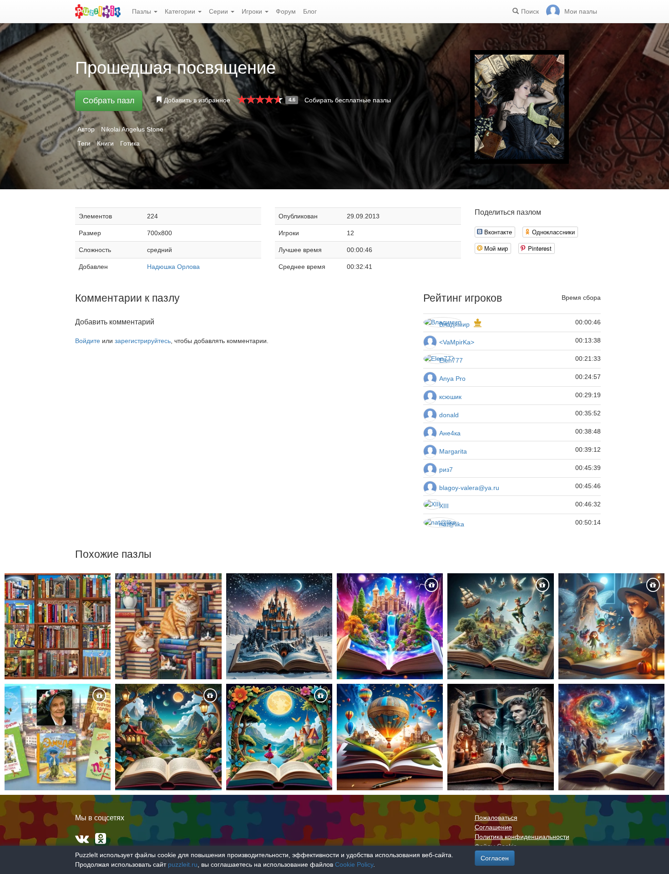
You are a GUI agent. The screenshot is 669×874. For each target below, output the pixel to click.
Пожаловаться (496, 817)
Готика (130, 143)
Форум (286, 11)
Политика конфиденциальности (522, 836)
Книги (105, 143)
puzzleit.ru (183, 864)
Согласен (495, 858)
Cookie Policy (354, 864)
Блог (310, 11)
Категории (181, 11)
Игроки (253, 11)
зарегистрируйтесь (143, 340)
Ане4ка (450, 433)
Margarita (453, 451)
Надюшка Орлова (173, 266)
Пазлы (142, 11)
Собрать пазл (109, 100)
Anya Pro (452, 378)
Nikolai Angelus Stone (132, 129)
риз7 (446, 469)
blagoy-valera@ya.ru (469, 487)
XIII (444, 506)
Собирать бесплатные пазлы (347, 100)
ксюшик (450, 396)
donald (449, 415)
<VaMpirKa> (456, 342)
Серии (219, 11)
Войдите (87, 340)
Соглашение (493, 827)
